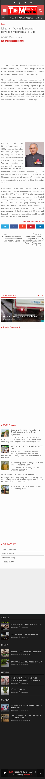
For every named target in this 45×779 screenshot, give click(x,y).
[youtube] (19, 2)
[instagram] (30, 2)
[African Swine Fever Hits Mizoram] (22, 310)
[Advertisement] (22, 54)
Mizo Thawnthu (9, 549)
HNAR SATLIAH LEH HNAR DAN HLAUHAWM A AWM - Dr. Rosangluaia (26, 679)
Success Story (9, 557)
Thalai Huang (8, 562)
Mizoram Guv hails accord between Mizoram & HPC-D (18, 30)
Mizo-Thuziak (8, 553)
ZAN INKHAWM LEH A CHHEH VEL (25, 634)
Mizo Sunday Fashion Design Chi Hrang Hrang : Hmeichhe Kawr (27, 463)
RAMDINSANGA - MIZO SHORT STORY (26, 662)
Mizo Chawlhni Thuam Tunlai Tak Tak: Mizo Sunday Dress (26, 487)
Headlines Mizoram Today (33, 221)
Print (13, 41)
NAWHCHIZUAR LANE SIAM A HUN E (26, 624)
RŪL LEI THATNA (18, 689)
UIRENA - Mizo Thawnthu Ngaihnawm (26, 652)
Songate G (28, 774)
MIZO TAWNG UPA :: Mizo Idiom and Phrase (19, 475)
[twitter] (25, 2)
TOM (11, 772)
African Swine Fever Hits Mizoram (22, 316)
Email (21, 41)
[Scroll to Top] (40, 773)
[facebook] (14, 2)
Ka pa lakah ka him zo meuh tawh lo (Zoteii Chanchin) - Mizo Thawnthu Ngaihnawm (25, 432)
